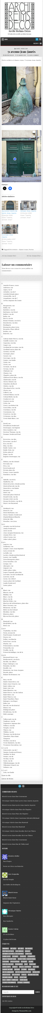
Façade (31, 962)
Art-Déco (13, 948)
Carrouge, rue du (9, 358)
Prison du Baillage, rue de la (13, 652)
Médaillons (36, 972)
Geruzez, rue (8, 490)
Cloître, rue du (8, 386)
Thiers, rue (7, 730)
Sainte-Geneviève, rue (11, 682)
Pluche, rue (7, 643)
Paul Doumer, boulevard (12, 635)
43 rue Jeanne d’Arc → (35, 256)
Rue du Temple (8, 879)
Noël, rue (6, 625)
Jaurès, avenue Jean (22, 48)
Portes (31, 249)
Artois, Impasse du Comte (12, 300)
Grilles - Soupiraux (25, 967)
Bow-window (19, 951)
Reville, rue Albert (9, 661)
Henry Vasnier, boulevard (12, 515)
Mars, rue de (7, 599)
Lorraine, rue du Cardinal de (13, 574)
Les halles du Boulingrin (11, 884)
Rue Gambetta (8, 921)
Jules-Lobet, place (9, 539)
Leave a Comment (34, 55)
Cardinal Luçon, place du (12, 349)
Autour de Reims (7, 779)
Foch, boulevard (9, 468)
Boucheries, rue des (10, 323)
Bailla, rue (6, 308)
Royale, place (8, 672)
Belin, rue (6, 316)
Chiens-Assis (6, 956)
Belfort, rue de (8, 314)
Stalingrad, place (9, 710)
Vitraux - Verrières (23, 982)
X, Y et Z (4, 770)
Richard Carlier (7, 977)
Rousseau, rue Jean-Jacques (13, 670)
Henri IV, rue (7, 510)
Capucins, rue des (9, 343)
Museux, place (8, 614)
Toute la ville (5, 775)
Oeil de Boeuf (16, 975)
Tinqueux (6, 738)
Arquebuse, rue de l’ (10, 298)
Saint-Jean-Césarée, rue (12, 684)
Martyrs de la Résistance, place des (15, 603)
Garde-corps (6, 967)
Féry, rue (6, 466)
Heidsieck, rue (8, 508)
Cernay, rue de (8, 369)
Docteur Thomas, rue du (11, 432)
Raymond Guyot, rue (10, 657)
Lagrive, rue (7, 544)
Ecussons (6, 962)
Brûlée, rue (7, 331)
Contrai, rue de (8, 401)
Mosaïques (31, 969)
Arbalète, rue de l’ (9, 292)
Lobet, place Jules (9, 570)
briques (27, 951)
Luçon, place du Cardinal (12, 581)
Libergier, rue (8, 566)
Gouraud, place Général (11, 495)
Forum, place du (9, 470)
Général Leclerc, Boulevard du (14, 484)
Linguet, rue (7, 568)
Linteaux (17, 969)
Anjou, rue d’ (7, 290)
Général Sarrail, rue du (11, 486)
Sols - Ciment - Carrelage (10, 980)
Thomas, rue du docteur (11, 734)
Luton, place (7, 585)
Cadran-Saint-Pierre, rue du (13, 339)
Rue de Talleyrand (22, 844)
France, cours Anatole (11, 472)
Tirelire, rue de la (9, 741)
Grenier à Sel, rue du (10, 499)
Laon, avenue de (9, 551)
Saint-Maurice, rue (10, 690)
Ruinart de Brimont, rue (11, 674)
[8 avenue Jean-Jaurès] (10, 229)
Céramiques (31, 956)
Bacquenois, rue (9, 305)
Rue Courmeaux (21, 796)
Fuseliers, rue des (9, 474)
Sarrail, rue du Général (11, 705)
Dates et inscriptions (9, 959)
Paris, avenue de (9, 633)
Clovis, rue (7, 390)
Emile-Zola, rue (8, 450)
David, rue (7, 423)
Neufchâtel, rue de (9, 623)
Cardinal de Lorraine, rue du (13, 347)
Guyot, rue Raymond (10, 503)
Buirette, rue (7, 333)
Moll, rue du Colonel (10, 610)
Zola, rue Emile (8, 772)
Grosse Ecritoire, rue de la (12, 501)
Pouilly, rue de (8, 650)
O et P (3, 628)
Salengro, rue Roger (10, 701)
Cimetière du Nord (10, 384)
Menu (6, 39)
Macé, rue (6, 590)
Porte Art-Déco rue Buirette (13, 866)
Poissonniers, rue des (11, 646)
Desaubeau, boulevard (11, 425)
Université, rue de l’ (10, 750)
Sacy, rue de (7, 679)
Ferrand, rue (7, 464)
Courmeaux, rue (9, 412)
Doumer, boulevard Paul (12, 434)
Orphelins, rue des (10, 631)
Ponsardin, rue (8, 648)
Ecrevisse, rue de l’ (10, 441)
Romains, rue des (9, 666)
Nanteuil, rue (8, 621)
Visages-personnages (9, 982)
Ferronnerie (18, 964)
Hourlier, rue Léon (10, 521)
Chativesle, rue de (9, 379)
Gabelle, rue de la (9, 479)
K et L (3, 542)
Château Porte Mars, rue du (13, 377)
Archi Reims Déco (19, 31)
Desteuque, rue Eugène (11, 428)
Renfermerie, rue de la (11, 659)
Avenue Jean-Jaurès (28, 211)
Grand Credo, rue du (10, 497)
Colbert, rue (7, 392)
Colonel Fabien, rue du (11, 394)
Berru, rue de (8, 318)
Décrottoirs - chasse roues (18, 249)
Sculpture (23, 977)
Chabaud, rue (8, 371)
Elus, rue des (7, 446)
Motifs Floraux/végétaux (23, 972)
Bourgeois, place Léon (11, 327)
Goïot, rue (6, 492)
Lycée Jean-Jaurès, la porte (28, 801)
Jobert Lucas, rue (9, 537)
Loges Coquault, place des (12, 572)
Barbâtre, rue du (9, 310)
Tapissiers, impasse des (11, 723)
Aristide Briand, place (11, 294)
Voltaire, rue (7, 767)
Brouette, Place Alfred (11, 329)
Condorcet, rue (8, 399)
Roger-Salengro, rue (10, 664)
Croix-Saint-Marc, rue (11, 418)
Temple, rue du (8, 728)
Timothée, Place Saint (11, 736)
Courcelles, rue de (9, 407)
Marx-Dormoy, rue (10, 605)
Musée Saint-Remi (9, 898)
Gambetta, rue (8, 482)
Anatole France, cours (11, 285)
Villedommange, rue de (11, 763)
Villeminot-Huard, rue (11, 765)
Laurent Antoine (7, 969)
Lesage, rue (7, 564)
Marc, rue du (7, 597)
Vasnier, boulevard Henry (12, 752)
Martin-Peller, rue (9, 601)
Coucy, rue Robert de (10, 405)
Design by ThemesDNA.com (21, 1011)
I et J (3, 524)
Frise (25, 964)
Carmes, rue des (9, 351)
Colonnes (15, 956)
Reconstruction (33, 975)
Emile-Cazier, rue (9, 448)
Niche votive (6, 975)
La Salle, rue (7, 553)
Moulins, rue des (9, 612)
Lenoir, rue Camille (10, 557)
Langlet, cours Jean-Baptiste (13, 548)
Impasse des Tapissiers (11, 903)
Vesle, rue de (7, 761)
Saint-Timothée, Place (11, 699)
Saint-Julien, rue (9, 686)
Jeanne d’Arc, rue (9, 535)
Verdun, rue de (8, 759)
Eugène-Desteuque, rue (11, 456)
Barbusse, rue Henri (10, 312)
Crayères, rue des (9, 414)
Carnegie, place (8, 354)
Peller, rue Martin (9, 639)
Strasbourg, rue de (10, 712)
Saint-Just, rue (8, 688)
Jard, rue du (7, 531)
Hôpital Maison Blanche (11, 517)
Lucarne (24, 969)
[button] (36, 43)
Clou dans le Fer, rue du (11, 388)
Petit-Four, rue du (9, 641)
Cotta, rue (6, 403)
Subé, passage (8, 714)
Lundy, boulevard (9, 583)
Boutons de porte (8, 951)
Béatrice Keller (9, 55)
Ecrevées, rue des (9, 439)
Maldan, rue (7, 595)
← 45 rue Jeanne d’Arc (8, 256)
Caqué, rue (7, 345)
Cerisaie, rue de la (9, 367)
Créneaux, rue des (9, 416)
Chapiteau (28, 954)
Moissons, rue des (9, 607)
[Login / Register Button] (37, 39)
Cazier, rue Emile (9, 360)
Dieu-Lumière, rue (9, 430)
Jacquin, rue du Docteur (11, 526)
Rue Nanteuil (23, 822)
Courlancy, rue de (9, 410)
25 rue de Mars (8, 934)
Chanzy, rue (7, 373)
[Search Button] (40, 39)
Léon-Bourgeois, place (11, 559)
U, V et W (4, 748)
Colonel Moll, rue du (10, 397)
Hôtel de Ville (8, 519)
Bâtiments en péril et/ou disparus (13, 954)
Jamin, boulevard (9, 528)
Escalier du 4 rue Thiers (27, 831)
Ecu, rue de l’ (7, 443)
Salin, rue (6, 703)
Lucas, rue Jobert (9, 579)
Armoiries (6, 948)
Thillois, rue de (8, 732)
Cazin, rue (6, 362)
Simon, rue (7, 707)
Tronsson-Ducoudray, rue (12, 745)
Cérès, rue (7, 364)
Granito (14, 967)
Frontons (32, 964)
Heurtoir (35, 967)
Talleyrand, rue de (9, 719)
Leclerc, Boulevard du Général (14, 555)
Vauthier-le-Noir (9, 754)
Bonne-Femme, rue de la (12, 320)
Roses (16, 977)
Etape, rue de (8, 454)
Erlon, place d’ (8, 452)
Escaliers (24, 962)
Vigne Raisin (23, 980)
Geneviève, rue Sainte (11, 488)
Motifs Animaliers (8, 972)
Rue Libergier (8, 916)
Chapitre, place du (9, 375)
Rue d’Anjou (7, 861)
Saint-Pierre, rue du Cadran (13, 692)
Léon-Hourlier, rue (10, 561)
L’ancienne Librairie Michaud (29, 818)
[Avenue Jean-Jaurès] (28, 205)
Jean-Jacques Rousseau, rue (13, 533)
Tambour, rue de (9, 721)
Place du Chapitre (25, 809)
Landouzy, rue (8, 546)
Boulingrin (7, 325)
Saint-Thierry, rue (9, 697)
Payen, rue (7, 637)
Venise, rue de (8, 756)
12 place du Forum (9, 939)
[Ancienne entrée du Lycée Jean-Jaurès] (10, 205)
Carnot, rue (7, 356)
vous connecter (15, 268)
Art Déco (20, 948)
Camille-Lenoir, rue (10, 341)
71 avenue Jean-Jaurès (22, 52)
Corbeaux (23, 956)
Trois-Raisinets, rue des (11, 743)
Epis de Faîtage (15, 962)
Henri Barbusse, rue (10, 512)
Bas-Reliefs (28, 948)
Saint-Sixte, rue (8, 695)
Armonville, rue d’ (9, 296)
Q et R (3, 655)
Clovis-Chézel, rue (9, 382)
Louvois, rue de (8, 577)
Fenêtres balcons (8, 964)
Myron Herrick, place (11, 616)
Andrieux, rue (8, 287)
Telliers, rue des (9, 725)
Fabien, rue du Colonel (11, 461)
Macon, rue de (8, 592)
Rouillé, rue (7, 668)
